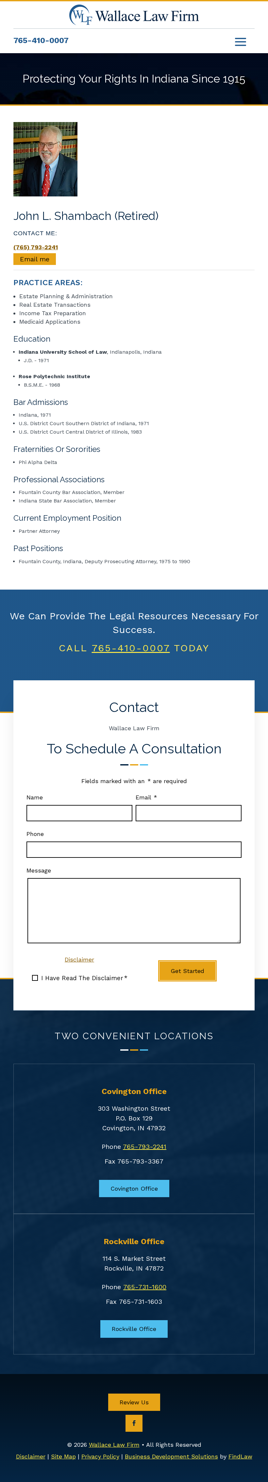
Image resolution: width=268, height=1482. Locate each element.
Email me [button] (34, 259)
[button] (240, 42)
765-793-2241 (144, 1146)
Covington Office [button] (134, 1188)
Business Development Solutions (171, 1456)
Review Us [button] (134, 1402)
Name (34, 797)
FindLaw (240, 1456)
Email (146, 797)
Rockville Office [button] (134, 1328)
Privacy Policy (100, 1456)
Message (38, 870)
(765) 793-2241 (35, 247)
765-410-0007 (41, 40)
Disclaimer (79, 959)
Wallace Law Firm (114, 1444)
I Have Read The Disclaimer (84, 978)
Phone (35, 833)
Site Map (63, 1456)
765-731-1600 (144, 1287)
